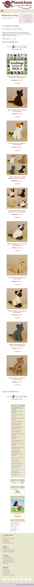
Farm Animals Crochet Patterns (17, 415)
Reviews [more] (18, 497)
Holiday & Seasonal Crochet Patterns (16, 431)
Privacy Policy (6, 573)
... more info (17, 83)
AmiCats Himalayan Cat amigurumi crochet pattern (17, 244)
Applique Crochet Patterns (16, 437)
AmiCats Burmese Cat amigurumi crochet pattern (17, 110)
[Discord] (30, 579)
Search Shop (17, 487)
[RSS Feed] (8, 579)
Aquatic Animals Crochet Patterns (18, 418)
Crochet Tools (15, 459)
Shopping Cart (27, 21)
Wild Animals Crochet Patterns (17, 412)
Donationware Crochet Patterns (17, 454)
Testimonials (6, 570)
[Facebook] (12, 579)
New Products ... (16, 470)
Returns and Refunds (15, 525)
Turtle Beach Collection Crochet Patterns (17, 441)
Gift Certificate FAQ (15, 529)
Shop (3, 26)
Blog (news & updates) (8, 538)
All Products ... (15, 474)
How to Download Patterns (16, 522)
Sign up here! (28, 19)
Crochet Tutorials (7, 557)
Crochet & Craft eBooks (17, 457)
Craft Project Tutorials (8, 560)
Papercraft (5, 563)
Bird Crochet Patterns (17, 421)
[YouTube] (21, 579)
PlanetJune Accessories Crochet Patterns (17, 448)
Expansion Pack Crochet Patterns (18, 444)
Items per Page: (15, 49)
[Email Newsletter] (4, 579)
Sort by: (3, 38)
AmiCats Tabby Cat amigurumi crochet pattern (17, 378)
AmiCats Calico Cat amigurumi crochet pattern (17, 144)
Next (25, 47)
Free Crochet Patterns (8, 559)
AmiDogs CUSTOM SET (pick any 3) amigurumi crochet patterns (17, 77)
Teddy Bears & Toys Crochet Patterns (17, 424)
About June (5, 569)
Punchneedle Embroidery (9, 562)
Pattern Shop (6, 548)
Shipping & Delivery (15, 523)
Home (4, 537)
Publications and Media (8, 575)
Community (6, 540)
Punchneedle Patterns (17, 463)
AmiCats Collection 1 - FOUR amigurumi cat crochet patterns (17, 177)
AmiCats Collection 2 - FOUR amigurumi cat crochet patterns (17, 211)
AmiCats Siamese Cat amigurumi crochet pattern (17, 311)
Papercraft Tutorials (16, 465)
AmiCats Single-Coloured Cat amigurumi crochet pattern (17, 345)
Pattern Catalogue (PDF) (9, 551)
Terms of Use (13, 526)
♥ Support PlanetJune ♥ (8, 543)
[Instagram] (17, 579)
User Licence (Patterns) (8, 550)
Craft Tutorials (15, 467)
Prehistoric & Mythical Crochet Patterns (17, 427)
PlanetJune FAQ (6, 572)
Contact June (13, 527)
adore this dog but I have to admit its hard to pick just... (17, 513)
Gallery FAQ (13, 530)
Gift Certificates (15, 461)
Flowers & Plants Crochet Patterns (18, 434)
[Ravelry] (25, 579)
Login (26, 15)
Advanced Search (18, 493)
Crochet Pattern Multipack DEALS (16, 451)
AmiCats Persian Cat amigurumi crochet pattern (17, 278)
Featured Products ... (17, 472)
